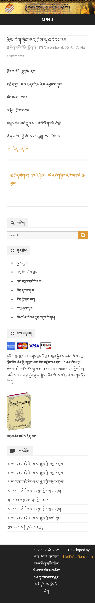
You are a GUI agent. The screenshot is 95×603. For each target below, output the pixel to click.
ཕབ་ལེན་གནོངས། (18, 149)
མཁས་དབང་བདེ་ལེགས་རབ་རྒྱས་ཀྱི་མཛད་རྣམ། (34, 518)
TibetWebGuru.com (77, 556)
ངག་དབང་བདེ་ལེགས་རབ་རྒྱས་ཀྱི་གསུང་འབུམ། (34, 490)
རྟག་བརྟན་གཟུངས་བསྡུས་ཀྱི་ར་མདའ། (29, 499)
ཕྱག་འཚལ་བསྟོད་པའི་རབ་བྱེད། (25, 527)
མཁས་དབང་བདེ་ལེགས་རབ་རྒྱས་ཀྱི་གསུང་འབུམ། (36, 463)
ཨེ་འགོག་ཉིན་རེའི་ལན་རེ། (65, 175)
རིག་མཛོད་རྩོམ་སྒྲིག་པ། (23, 47)
